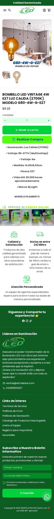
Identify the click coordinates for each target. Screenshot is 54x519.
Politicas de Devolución (15, 416)
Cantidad (7, 115)
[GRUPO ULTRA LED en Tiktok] (30, 321)
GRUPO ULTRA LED (28, 508)
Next (49, 44)
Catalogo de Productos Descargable (24, 420)
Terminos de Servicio (14, 406)
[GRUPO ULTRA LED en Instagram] (27, 321)
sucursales (8, 435)
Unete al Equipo (11, 425)
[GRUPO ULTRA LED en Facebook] (23, 321)
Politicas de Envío (12, 411)
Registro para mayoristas (17, 430)
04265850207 (12, 388)
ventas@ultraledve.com (18, 383)
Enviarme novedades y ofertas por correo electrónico (25, 483)
